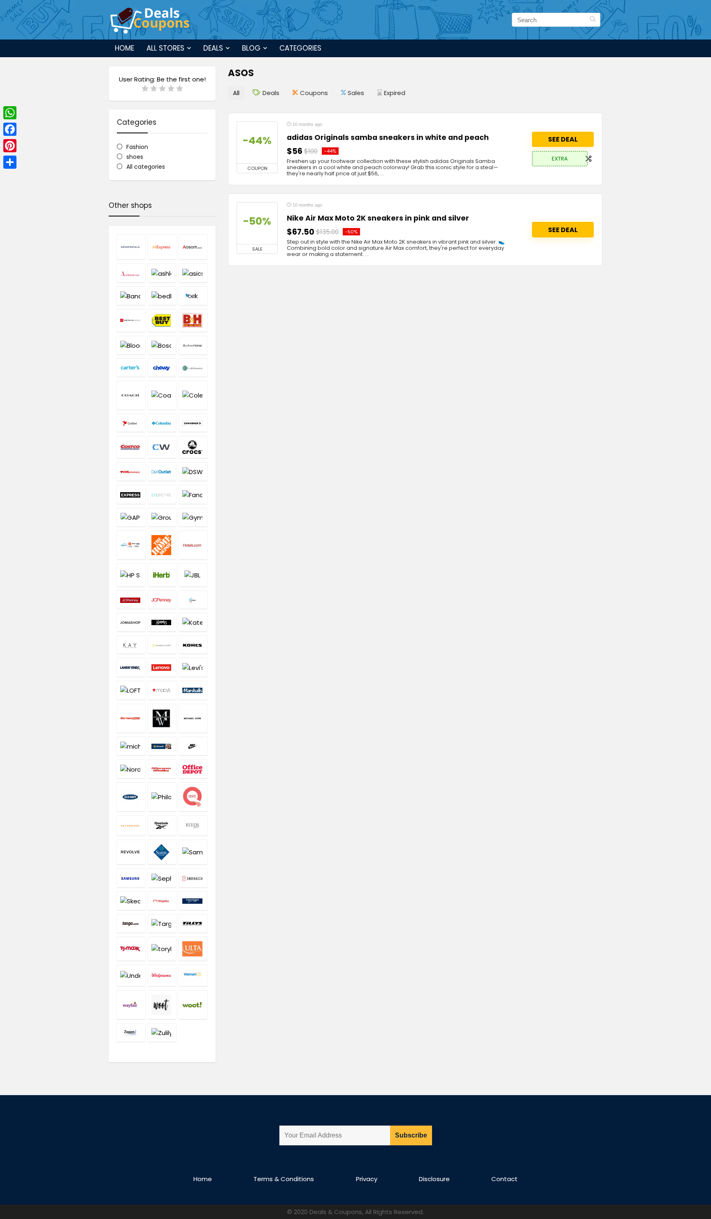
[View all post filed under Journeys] (162, 622)
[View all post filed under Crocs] (193, 447)
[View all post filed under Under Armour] (131, 975)
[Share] (10, 162)
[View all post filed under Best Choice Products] (131, 320)
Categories (300, 48)
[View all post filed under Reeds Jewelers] (193, 825)
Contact (504, 1179)
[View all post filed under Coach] (131, 395)
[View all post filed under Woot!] (193, 1004)
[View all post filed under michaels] (131, 746)
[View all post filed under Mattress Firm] (131, 718)
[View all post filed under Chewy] (162, 367)
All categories (145, 167)
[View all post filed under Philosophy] (162, 796)
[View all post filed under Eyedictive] (162, 494)
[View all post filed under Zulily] (162, 1032)
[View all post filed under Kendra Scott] (162, 644)
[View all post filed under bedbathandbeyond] (162, 295)
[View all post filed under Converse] (193, 423)
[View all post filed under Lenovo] (162, 667)
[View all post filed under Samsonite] (193, 852)
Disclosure (434, 1179)
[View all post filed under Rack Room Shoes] (131, 825)
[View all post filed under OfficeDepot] (193, 768)
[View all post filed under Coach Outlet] (162, 395)
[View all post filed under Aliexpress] (162, 246)
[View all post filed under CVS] (131, 471)
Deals (213, 48)
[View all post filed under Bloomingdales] (131, 345)
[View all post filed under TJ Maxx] (131, 949)
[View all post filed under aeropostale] (131, 246)
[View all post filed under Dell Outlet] (162, 471)
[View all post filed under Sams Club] (162, 852)
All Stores (165, 48)
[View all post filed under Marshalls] (193, 690)
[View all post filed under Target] (162, 923)
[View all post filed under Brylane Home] (193, 345)
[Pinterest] (10, 145)
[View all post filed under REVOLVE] (131, 852)
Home (124, 48)
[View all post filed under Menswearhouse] (162, 718)
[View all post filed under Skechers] (131, 900)
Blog (251, 48)
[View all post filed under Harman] (131, 544)
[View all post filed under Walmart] (193, 975)
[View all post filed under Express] (131, 494)
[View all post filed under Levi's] (193, 667)
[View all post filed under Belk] (193, 295)
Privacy (366, 1179)
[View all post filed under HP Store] (131, 574)
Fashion (137, 147)
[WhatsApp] (10, 113)
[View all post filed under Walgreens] (162, 975)
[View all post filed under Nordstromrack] (131, 768)
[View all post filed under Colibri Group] (131, 423)
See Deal (563, 139)
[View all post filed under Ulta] (193, 949)
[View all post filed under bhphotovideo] (193, 320)
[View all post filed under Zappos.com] (131, 1032)
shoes (134, 157)
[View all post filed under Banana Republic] (131, 295)
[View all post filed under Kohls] (193, 644)
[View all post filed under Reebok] (162, 825)
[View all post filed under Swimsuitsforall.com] (193, 900)
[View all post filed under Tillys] (193, 923)
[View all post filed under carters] (131, 367)
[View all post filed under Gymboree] (193, 517)
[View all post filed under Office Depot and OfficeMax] (162, 768)
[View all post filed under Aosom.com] (193, 246)
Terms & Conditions (283, 1179)
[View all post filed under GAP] (131, 517)
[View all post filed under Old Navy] (131, 796)
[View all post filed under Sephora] (162, 877)
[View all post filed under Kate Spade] (193, 622)
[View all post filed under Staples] (162, 900)
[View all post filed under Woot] (162, 1004)
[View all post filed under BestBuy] (162, 320)
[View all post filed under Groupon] (162, 517)
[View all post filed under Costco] (131, 447)
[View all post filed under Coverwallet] (162, 447)
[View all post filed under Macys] (162, 690)
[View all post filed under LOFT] (131, 690)
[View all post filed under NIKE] (193, 746)
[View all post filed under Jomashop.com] (131, 622)
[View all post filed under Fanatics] (193, 494)
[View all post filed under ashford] (131, 272)
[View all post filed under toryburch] (162, 949)
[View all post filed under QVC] (193, 796)
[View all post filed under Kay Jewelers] (131, 644)
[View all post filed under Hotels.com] (193, 544)
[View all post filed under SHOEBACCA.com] (193, 877)
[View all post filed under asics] (193, 272)
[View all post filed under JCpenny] (162, 600)
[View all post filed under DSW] (193, 471)
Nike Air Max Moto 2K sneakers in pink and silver (378, 218)
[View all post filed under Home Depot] (162, 544)
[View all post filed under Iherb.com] (162, 574)
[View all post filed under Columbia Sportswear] (162, 423)
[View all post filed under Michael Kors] (193, 718)
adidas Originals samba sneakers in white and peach (388, 137)
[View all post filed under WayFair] (131, 1004)
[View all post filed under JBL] (193, 574)
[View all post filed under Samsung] (131, 877)
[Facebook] (10, 129)
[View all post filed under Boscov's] (162, 345)
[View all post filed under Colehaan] (193, 395)
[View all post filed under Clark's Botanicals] (193, 367)
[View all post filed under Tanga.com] (131, 923)
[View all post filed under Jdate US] (193, 600)
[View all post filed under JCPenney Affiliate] (131, 600)
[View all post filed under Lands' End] (131, 667)
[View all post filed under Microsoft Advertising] (162, 746)
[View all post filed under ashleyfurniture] (162, 272)
